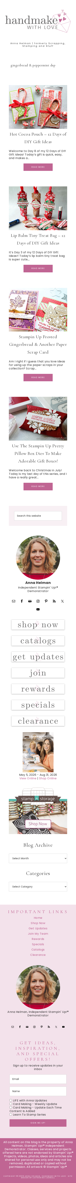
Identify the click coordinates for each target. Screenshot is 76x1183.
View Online (28, 778)
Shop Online (48, 778)
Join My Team (38, 934)
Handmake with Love (38, 21)
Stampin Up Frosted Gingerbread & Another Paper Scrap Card (38, 344)
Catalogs (38, 950)
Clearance (38, 955)
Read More (38, 167)
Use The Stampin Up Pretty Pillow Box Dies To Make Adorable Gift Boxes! (38, 453)
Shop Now (38, 923)
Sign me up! (38, 1123)
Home (38, 918)
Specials (38, 944)
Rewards (38, 939)
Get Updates (38, 928)
